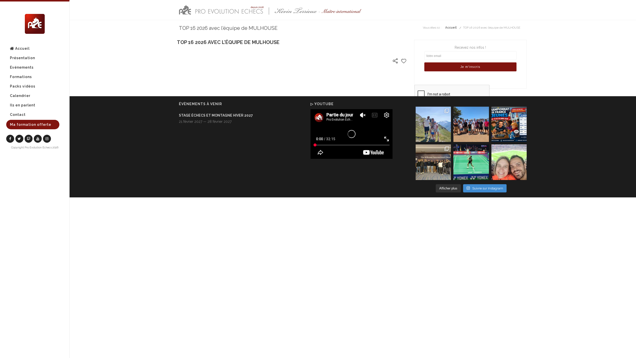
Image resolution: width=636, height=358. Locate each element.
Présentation (22, 58)
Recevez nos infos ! (470, 47)
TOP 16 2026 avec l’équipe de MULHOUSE (491, 27)
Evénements (22, 67)
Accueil (22, 48)
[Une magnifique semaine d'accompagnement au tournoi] (471, 124)
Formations (21, 77)
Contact (18, 115)
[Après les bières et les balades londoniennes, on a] (509, 162)
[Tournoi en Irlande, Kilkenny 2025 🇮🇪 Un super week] (433, 162)
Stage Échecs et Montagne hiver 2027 (216, 115)
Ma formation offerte (30, 125)
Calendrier (20, 96)
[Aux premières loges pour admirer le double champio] (471, 162)
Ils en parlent (22, 105)
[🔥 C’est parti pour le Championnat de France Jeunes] (509, 124)
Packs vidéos (22, 86)
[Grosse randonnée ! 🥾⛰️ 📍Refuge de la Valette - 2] (433, 124)
